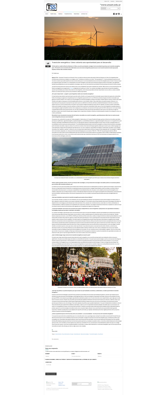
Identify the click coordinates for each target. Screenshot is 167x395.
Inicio (46, 13)
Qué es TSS (106, 1)
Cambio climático (58, 334)
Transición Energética (93, 334)
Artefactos (84, 13)
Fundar (71, 88)
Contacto (112, 1)
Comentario (48, 362)
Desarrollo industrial (66, 334)
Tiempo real (53, 13)
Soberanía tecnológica (85, 334)
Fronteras (76, 13)
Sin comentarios (55, 339)
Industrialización (77, 334)
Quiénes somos (119, 1)
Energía (71, 334)
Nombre (47, 353)
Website (100, 353)
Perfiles (60, 13)
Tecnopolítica (68, 13)
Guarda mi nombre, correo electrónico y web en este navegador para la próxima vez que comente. (71, 359)
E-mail (73, 353)
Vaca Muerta (100, 334)
